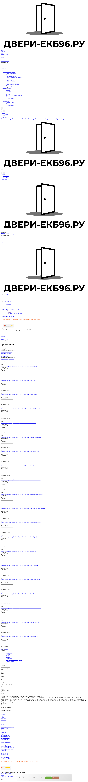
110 (7, 649)
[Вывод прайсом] (2, 360)
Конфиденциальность (6, 773)
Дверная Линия (10, 661)
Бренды (2, 717)
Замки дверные (4, 751)
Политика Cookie (39, 777)
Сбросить (8, 710)
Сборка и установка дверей (7, 727)
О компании (4, 722)
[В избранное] (1, 373)
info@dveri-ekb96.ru (8, 316)
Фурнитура (3, 750)
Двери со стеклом (5, 738)
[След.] (1, 647)
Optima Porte (9, 658)
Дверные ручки (4, 753)
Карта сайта (4, 718)
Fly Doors (8, 656)
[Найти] (4, 111)
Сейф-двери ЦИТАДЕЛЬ (7, 749)
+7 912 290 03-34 (5, 61)
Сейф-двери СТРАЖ (6, 746)
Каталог (3, 714)
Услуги (2, 724)
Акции (2, 716)
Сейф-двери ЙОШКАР (6, 745)
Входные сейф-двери (6, 742)
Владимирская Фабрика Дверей (14, 660)
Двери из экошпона (5, 736)
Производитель (8, 653)
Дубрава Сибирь (10, 662)
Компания (3, 720)
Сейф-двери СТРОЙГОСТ (7, 747)
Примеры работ (4, 728)
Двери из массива (5, 735)
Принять (48, 777)
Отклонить (55, 777)
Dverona (8, 654)
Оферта (2, 775)
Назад (8, 311)
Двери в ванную (5, 734)
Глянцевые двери (5, 739)
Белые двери (4, 732)
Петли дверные (4, 754)
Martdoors (8, 657)
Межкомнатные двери (6, 729)
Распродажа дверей (5, 740)
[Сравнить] (1, 374)
